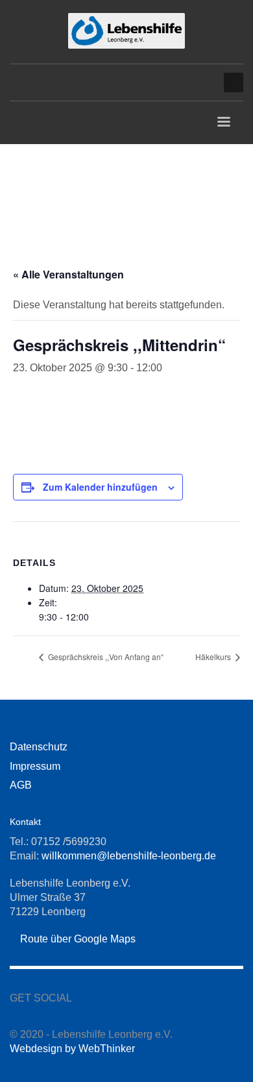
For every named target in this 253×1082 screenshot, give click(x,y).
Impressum (35, 766)
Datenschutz (38, 746)
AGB (21, 785)
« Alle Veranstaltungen (68, 274)
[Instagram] (201, 82)
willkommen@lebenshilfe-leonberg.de (129, 855)
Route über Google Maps (77, 938)
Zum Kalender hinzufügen (100, 486)
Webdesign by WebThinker (72, 1048)
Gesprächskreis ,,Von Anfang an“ (104, 656)
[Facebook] (181, 82)
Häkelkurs (214, 656)
